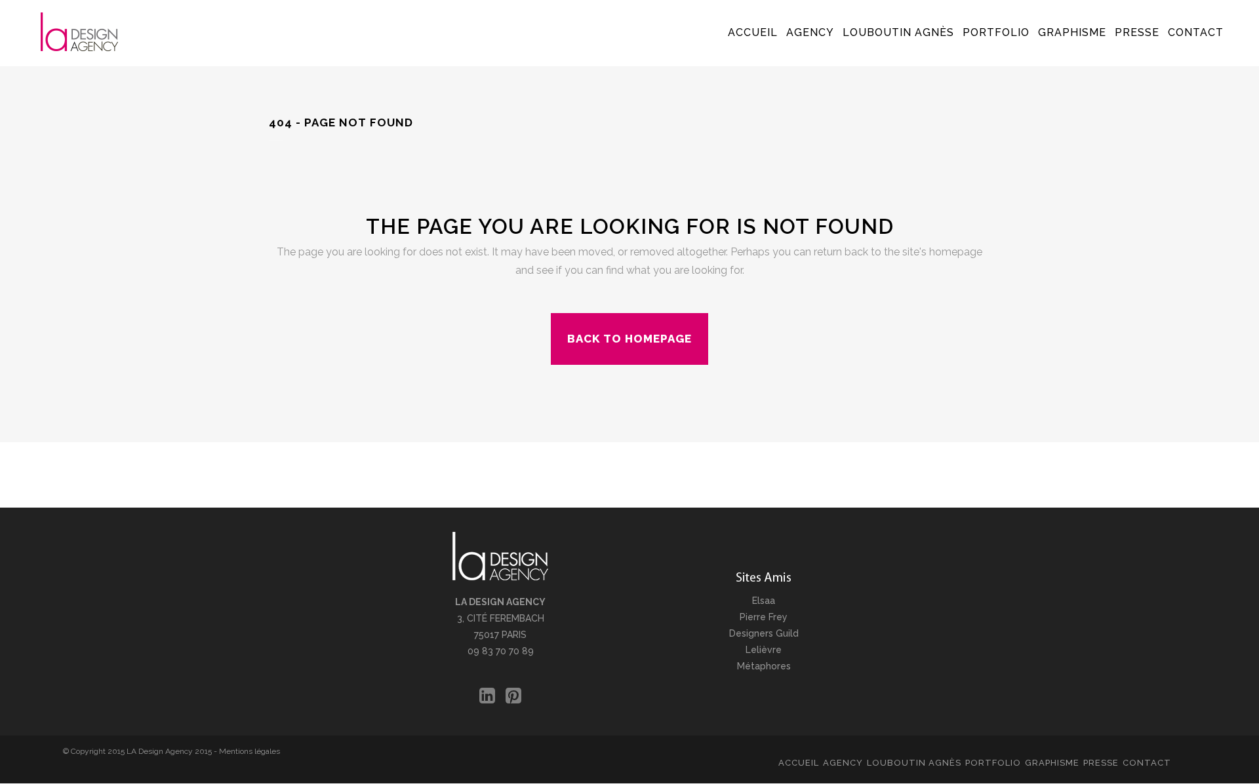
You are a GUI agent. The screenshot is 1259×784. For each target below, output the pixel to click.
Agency (843, 763)
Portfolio (993, 763)
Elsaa (763, 600)
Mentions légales (249, 751)
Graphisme (1052, 763)
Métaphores (764, 666)
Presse (1101, 763)
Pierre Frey (764, 617)
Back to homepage (629, 338)
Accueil (798, 763)
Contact (1147, 763)
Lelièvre (764, 649)
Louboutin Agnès (914, 763)
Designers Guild (764, 633)
